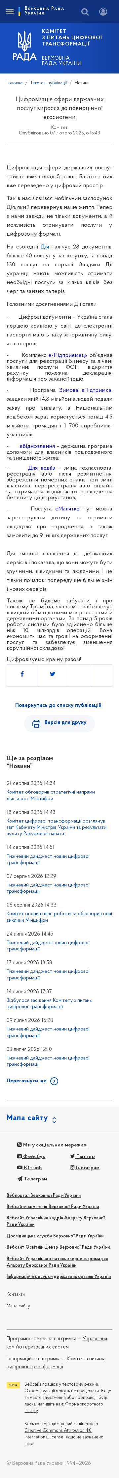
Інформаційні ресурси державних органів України (59, 1276)
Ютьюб (32, 1168)
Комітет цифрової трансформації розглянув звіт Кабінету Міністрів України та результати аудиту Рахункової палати (56, 827)
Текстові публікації (48, 83)
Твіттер (85, 1156)
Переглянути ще (27, 1081)
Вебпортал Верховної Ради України (44, 1195)
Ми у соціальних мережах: (55, 1145)
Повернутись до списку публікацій (58, 705)
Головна (14, 83)
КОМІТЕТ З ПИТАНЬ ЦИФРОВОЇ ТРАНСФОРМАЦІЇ (72, 38)
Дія (45, 247)
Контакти (16, 1294)
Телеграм (34, 1179)
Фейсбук (33, 1156)
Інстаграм (87, 1168)
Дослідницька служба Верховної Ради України (55, 1236)
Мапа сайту (18, 1306)
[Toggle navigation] (9, 11)
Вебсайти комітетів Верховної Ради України (53, 1206)
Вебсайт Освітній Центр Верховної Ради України (58, 1247)
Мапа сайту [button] (27, 1118)
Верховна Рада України (62, 61)
